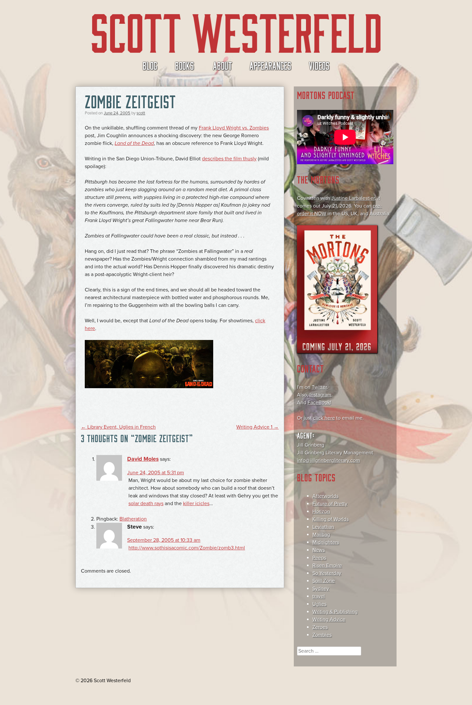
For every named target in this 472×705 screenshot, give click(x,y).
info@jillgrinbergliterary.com (328, 460)
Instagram (320, 395)
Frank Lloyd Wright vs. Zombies (234, 128)
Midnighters (325, 542)
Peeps (319, 558)
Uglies (319, 604)
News (318, 550)
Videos (319, 65)
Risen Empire (327, 565)
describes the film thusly (229, 159)
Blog (150, 65)
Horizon (321, 511)
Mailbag (321, 534)
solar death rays (145, 503)
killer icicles (196, 503)
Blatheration (133, 519)
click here (324, 418)
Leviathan (323, 527)
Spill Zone (323, 581)
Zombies (322, 635)
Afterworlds (325, 496)
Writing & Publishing (335, 612)
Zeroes (320, 627)
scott (140, 113)
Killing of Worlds (330, 519)
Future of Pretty (329, 504)
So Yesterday (326, 573)
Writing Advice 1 (257, 427)
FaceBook (319, 402)
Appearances (270, 65)
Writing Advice (328, 619)
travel (318, 596)
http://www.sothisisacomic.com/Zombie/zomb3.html (186, 548)
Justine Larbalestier (353, 198)
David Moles (143, 459)
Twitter (319, 387)
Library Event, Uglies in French (118, 427)
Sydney (320, 588)
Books (184, 65)
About (222, 65)
